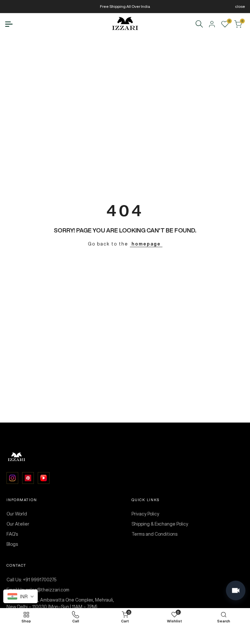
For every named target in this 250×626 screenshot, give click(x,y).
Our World (17, 514)
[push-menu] (9, 24)
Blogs (12, 544)
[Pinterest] (28, 478)
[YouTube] (43, 478)
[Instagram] (12, 478)
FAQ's (12, 534)
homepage (146, 244)
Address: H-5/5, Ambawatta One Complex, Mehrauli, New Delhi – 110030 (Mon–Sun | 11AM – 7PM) (60, 603)
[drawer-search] (199, 24)
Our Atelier (18, 524)
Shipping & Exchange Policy (160, 524)
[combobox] (20, 596)
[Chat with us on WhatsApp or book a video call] (235, 590)
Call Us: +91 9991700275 (32, 579)
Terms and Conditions (154, 534)
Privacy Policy (145, 514)
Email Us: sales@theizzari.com (38, 590)
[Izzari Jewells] (125, 457)
